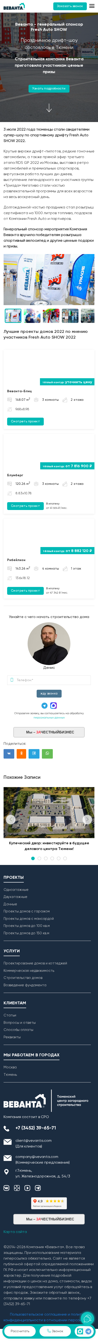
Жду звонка (49, 693)
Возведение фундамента (25, 985)
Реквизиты (12, 1037)
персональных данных (49, 717)
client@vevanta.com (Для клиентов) (33, 1143)
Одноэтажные (16, 890)
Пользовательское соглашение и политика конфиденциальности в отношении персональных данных (49, 1320)
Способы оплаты (18, 1030)
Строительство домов (23, 978)
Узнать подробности (48, 88)
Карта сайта (15, 1232)
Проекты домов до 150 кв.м (26, 933)
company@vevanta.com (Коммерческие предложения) (42, 1160)
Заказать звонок (70, 6)
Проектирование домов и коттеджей (35, 963)
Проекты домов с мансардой (29, 919)
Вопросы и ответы (20, 1023)
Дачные (10, 904)
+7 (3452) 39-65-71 (35, 1128)
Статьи (10, 1015)
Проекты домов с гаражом (27, 911)
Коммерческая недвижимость (29, 971)
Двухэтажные (15, 897)
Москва (10, 1067)
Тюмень (10, 1075)
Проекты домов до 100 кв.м (27, 926)
